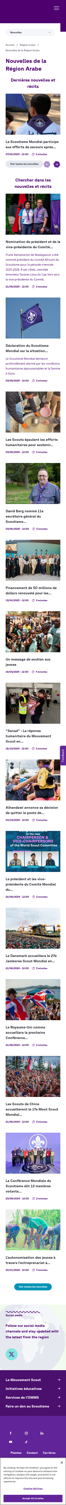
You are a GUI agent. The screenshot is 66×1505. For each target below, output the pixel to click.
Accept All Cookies (33, 1498)
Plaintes (16, 1452)
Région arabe (27, 44)
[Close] (62, 1462)
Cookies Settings (33, 1488)
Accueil (10, 44)
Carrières (49, 1452)
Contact (32, 1452)
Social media (14, 1315)
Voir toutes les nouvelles (33, 1286)
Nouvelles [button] (16, 32)
